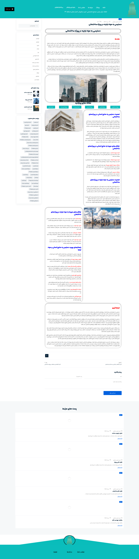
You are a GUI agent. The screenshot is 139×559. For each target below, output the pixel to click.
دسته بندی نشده (35, 62)
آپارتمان (37, 38)
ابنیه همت (36, 122)
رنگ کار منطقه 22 (35, 163)
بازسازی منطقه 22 (35, 148)
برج (38, 52)
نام (121, 376)
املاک (38, 49)
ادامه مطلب (119, 438)
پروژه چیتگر (36, 186)
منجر (48, 68)
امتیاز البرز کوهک (35, 125)
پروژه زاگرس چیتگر (25, 183)
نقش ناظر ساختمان (28, 107)
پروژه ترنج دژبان (29, 177)
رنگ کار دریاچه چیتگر (24, 160)
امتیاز (120, 19)
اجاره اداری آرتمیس (27, 122)
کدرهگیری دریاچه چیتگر (33, 198)
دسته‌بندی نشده (35, 66)
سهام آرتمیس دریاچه (26, 168)
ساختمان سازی (36, 69)
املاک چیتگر (35, 139)
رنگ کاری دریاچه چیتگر (25, 163)
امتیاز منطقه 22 (27, 128)
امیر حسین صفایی (116, 22)
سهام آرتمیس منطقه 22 (33, 171)
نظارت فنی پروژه (28, 100)
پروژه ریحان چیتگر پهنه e (33, 180)
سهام (38, 73)
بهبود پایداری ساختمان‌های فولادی (31, 151)
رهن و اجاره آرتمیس (26, 166)
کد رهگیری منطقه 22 (34, 200)
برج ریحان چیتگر (26, 148)
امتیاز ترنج (27, 125)
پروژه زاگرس (24, 180)
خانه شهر (37, 59)
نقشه (55, 552)
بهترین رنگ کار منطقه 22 (33, 154)
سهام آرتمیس (35, 168)
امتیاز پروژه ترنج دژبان (34, 134)
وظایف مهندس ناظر (117, 520)
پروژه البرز (36, 177)
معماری (37, 76)
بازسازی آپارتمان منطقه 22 (33, 145)
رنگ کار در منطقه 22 (34, 160)
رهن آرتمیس (35, 166)
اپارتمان (37, 42)
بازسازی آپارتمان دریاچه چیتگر (32, 142)
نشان (109, 68)
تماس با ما (81, 7)
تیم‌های (60, 344)
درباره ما (90, 7)
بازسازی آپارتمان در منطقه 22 (25, 139)
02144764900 (59, 7)
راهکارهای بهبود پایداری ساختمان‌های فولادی (29, 157)
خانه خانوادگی (36, 56)
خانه (104, 7)
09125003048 (70, 7)
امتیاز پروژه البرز (35, 131)
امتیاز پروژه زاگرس (24, 134)
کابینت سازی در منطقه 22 (26, 186)
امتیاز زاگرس (35, 128)
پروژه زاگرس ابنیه (35, 183)
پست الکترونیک (79, 376)
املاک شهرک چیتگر (34, 137)
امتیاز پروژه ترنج (27, 131)
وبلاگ (98, 7)
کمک (68, 342)
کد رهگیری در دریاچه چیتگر (33, 192)
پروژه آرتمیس (25, 174)
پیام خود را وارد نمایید (117, 382)
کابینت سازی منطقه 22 (34, 189)
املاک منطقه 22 (25, 137)
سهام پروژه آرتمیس (34, 174)
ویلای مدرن (37, 79)
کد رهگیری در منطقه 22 (34, 195)
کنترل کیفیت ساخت (28, 92)
